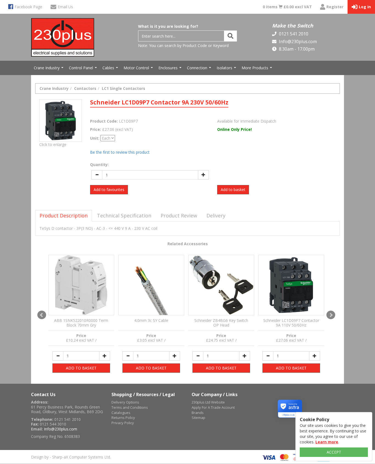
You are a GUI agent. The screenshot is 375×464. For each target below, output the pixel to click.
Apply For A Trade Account (213, 407)
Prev (41, 315)
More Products (257, 69)
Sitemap (198, 417)
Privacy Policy (122, 422)
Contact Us (43, 394)
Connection (199, 69)
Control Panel (83, 69)
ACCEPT (334, 452)
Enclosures (170, 69)
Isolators (227, 69)
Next (330, 315)
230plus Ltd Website (208, 402)
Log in (365, 6)
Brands (198, 412)
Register (334, 6)
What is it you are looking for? (168, 26)
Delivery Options (125, 402)
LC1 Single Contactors (123, 88)
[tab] (63, 216)
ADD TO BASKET (81, 368)
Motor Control (139, 69)
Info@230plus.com (297, 41)
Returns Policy (123, 417)
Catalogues (120, 412)
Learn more (326, 441)
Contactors (85, 88)
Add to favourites (109, 189)
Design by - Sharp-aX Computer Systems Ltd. (71, 457)
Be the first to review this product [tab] (120, 152)
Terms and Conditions (129, 407)
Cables (110, 69)
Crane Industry (49, 69)
